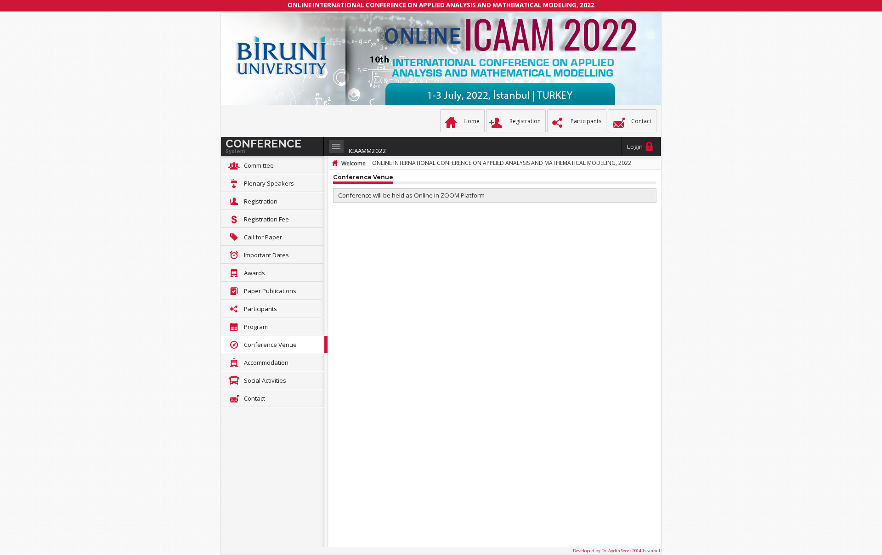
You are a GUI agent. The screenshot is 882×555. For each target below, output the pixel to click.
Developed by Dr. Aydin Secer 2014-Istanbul (616, 551)
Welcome (353, 163)
